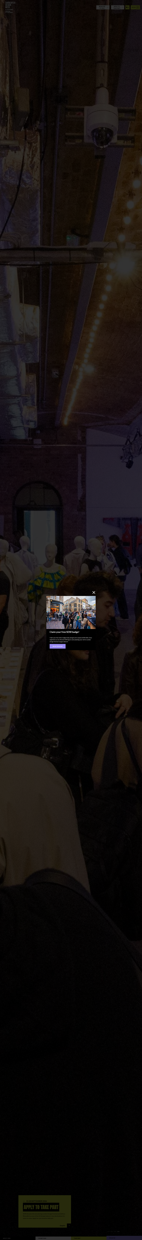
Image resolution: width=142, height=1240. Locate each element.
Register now (58, 646)
